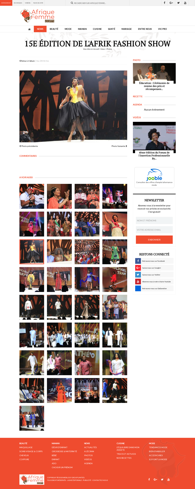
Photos (88, 455)
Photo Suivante (118, 146)
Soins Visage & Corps (31, 451)
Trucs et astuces (126, 454)
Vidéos (27, 3)
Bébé (54, 455)
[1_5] (31, 224)
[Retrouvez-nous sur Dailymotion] (192, 3)
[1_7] (87, 224)
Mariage (126, 29)
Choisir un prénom (62, 467)
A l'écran (89, 451)
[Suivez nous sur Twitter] (178, 3)
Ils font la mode (158, 459)
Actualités (90, 447)
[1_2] (59, 196)
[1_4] (114, 196)
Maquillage (26, 447)
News (40, 29)
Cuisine (97, 29)
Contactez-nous (100, 480)
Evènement (6, 3)
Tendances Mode (158, 447)
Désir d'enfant (60, 447)
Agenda (88, 463)
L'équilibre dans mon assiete (128, 448)
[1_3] (87, 196)
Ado (54, 463)
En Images (18, 3)
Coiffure (24, 459)
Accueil (96, 49)
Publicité (87, 480)
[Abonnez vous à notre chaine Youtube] (185, 3)
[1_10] (59, 307)
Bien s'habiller (157, 451)
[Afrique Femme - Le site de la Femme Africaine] (37, 16)
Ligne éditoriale (74, 480)
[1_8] (114, 224)
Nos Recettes (124, 458)
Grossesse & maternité (64, 451)
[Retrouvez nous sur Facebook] (164, 3)
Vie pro (162, 29)
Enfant (56, 459)
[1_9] (31, 307)
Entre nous (145, 29)
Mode (68, 29)
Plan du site (38, 3)
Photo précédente (29, 146)
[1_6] (59, 224)
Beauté (54, 29)
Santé (111, 29)
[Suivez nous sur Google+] (171, 3)
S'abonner (154, 239)
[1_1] (31, 196)
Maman (82, 29)
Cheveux (24, 455)
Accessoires (156, 455)
